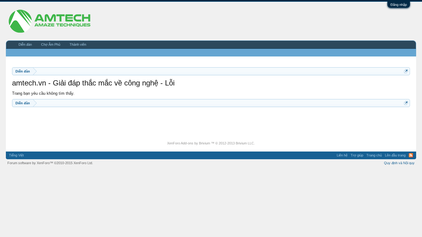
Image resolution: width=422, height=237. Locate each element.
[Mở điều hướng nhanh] (406, 71)
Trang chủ (374, 155)
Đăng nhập (398, 4)
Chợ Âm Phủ (50, 44)
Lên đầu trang (395, 155)
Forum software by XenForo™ (50, 163)
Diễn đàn (25, 44)
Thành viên (78, 44)
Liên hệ (342, 155)
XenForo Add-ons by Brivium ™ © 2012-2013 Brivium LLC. (211, 143)
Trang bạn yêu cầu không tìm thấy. (43, 93)
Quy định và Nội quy (399, 163)
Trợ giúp (357, 155)
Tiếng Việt (16, 155)
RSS (411, 155)
